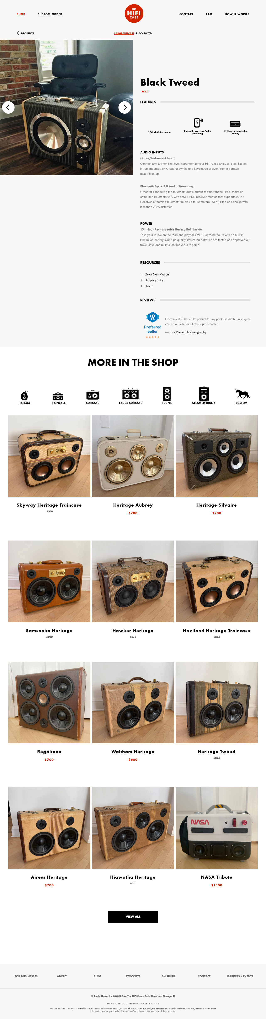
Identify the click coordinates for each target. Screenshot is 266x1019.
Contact (186, 14)
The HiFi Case (134, 13)
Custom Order (50, 14)
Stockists (133, 976)
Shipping (168, 976)
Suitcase (92, 403)
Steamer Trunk (204, 403)
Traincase (58, 403)
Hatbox (24, 403)
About (62, 976)
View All (133, 917)
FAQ (209, 14)
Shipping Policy (154, 280)
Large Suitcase (124, 33)
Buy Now (248, 33)
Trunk (167, 403)
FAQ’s (148, 286)
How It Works (237, 14)
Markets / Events (240, 976)
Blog (97, 976)
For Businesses (26, 976)
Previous (8, 107)
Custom (242, 403)
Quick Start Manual (156, 274)
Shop (21, 14)
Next (124, 107)
